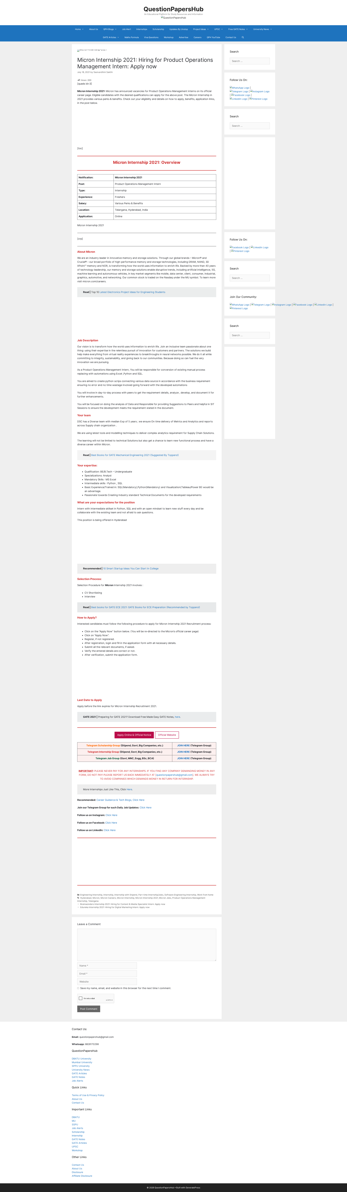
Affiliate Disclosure (82, 1176)
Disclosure (77, 1172)
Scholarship (158, 29)
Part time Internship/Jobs (150, 894)
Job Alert (126, 29)
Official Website (167, 734)
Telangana (93, 901)
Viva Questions (151, 37)
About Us (93, 29)
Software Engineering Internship (180, 894)
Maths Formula (132, 37)
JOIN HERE (183, 745)
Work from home (205, 894)
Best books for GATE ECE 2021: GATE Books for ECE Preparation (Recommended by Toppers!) (145, 607)
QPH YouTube (213, 37)
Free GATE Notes (236, 29)
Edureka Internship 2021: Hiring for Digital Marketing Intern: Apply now (115, 907)
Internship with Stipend (125, 894)
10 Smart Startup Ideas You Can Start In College (130, 568)
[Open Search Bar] (243, 37)
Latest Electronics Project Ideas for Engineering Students (132, 292)
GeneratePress (193, 1187)
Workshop (169, 37)
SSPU (75, 1124)
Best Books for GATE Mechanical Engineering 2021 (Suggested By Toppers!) (135, 455)
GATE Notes (78, 1077)
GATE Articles (109, 37)
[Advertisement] (146, 127)
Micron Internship (125, 898)
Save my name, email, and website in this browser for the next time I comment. (125, 988)
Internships (141, 29)
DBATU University (81, 1058)
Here (129, 789)
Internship (108, 894)
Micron (96, 898)
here (177, 716)
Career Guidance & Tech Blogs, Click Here (120, 800)
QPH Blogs (108, 29)
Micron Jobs (165, 898)
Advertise (183, 37)
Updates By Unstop (178, 29)
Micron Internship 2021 (146, 898)
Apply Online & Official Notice (134, 734)
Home (78, 29)
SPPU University (81, 1066)
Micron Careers (108, 898)
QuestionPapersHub (174, 9)
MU (74, 1121)
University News (261, 29)
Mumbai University (82, 1062)
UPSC (217, 29)
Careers (197, 37)
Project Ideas (199, 29)
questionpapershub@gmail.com (174, 774)
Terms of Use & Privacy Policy (88, 1095)
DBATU (76, 1117)
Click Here (145, 807)
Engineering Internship (91, 894)
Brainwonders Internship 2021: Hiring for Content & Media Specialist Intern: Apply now (122, 904)
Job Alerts (77, 1080)
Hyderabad (85, 898)
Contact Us (231, 37)
